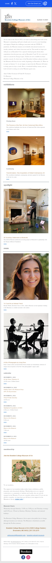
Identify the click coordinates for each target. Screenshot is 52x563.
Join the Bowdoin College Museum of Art (18, 456)
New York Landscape (16, 541)
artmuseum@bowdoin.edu (16, 535)
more (7, 131)
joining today (19, 499)
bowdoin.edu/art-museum (35, 535)
